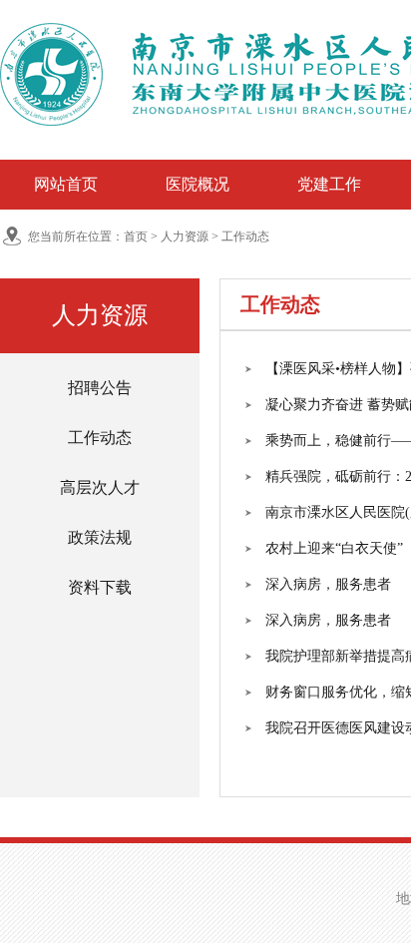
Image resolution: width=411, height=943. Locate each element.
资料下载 (100, 587)
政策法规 (100, 537)
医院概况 (197, 184)
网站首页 (66, 184)
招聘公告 (100, 387)
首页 (136, 236)
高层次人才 (100, 487)
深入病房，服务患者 (328, 584)
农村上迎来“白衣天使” (334, 548)
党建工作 (329, 184)
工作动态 (245, 236)
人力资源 (184, 236)
